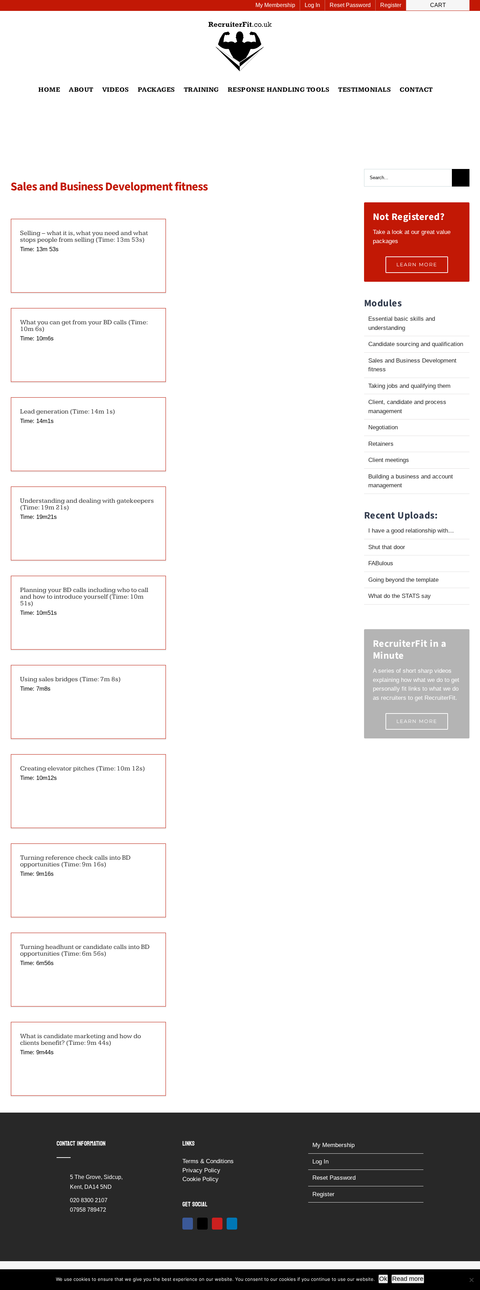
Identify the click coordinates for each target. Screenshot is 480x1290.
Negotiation (383, 427)
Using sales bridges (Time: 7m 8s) (70, 679)
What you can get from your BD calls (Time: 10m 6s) (84, 325)
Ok (383, 1278)
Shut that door (386, 547)
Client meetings (388, 460)
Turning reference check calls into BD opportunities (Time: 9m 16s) (75, 861)
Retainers (381, 444)
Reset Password (334, 1177)
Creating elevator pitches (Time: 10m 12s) (82, 768)
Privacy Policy (201, 1170)
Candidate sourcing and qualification (415, 344)
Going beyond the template (403, 579)
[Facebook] (187, 1224)
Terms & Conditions (208, 1161)
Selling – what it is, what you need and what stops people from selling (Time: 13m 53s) (84, 236)
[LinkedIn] (232, 1224)
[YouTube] (217, 1224)
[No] (471, 1279)
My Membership (333, 1145)
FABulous (380, 563)
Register (323, 1194)
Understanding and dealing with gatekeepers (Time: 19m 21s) (87, 504)
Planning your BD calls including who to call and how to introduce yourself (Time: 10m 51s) (84, 596)
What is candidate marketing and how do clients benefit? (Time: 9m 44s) (80, 1039)
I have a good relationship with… (411, 530)
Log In (320, 1161)
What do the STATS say (399, 596)
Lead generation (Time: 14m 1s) (67, 412)
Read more (407, 1278)
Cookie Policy (200, 1179)
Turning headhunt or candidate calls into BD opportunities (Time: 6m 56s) (85, 950)
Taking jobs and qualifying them (409, 386)
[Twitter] (202, 1224)
